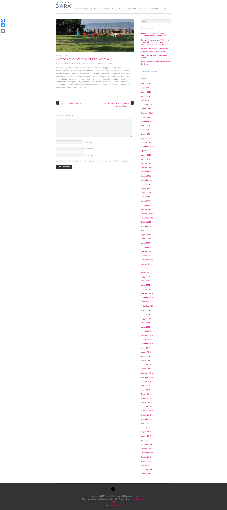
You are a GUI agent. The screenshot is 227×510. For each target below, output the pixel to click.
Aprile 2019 (145, 356)
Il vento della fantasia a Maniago (71, 103)
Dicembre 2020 (147, 293)
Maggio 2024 (146, 155)
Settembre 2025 (147, 121)
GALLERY (143, 9)
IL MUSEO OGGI (81, 9)
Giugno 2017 (146, 432)
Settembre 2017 (147, 419)
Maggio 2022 (146, 239)
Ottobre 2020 (146, 302)
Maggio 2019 (146, 352)
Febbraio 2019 (146, 365)
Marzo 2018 (145, 402)
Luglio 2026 (145, 88)
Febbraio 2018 (146, 406)
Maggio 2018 (146, 398)
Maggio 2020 (146, 318)
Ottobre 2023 (146, 176)
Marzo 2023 (145, 201)
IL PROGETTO (107, 9)
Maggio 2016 (146, 461)
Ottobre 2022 (146, 222)
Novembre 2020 (147, 297)
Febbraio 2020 (146, 331)
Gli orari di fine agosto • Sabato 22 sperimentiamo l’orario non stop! (154, 34)
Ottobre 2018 (146, 381)
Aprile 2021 (145, 281)
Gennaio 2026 (146, 109)
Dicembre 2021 (147, 251)
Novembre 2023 (147, 172)
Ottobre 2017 (146, 415)
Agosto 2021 (145, 264)
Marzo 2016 (145, 465)
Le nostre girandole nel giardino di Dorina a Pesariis (117, 104)
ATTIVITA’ (120, 9)
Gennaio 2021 (146, 289)
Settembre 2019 (147, 343)
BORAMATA (131, 9)
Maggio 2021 (146, 276)
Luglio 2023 (145, 184)
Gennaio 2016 (146, 474)
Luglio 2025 (145, 130)
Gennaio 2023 (146, 209)
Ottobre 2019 (146, 339)
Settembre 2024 (147, 146)
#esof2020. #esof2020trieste (86, 63)
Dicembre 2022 (147, 213)
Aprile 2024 (145, 159)
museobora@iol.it (138, 499)
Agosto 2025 (145, 125)
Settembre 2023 (147, 180)
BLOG (164, 9)
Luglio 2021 (145, 268)
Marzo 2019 (145, 360)
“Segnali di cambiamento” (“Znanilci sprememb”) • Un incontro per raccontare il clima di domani (155, 42)
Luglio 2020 (145, 314)
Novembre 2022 (147, 218)
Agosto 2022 (145, 230)
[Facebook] (2, 20)
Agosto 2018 (145, 385)
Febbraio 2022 (146, 247)
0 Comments (108, 63)
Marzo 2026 (145, 100)
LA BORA (94, 9)
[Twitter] (2, 25)
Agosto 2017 (145, 423)
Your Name (87, 142)
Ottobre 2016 (146, 457)
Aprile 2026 (145, 96)
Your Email (87, 149)
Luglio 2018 (145, 390)
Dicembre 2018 (147, 373)
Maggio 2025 (146, 138)
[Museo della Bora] (63, 10)
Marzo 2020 (145, 327)
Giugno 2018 (146, 394)
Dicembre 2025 (147, 113)
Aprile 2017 (145, 440)
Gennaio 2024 (146, 163)
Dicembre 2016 (147, 448)
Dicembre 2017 (147, 411)
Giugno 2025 (146, 134)
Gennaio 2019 (146, 369)
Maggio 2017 (146, 436)
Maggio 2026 (146, 92)
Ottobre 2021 (146, 255)
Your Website (88, 155)
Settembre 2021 (147, 260)
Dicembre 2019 (147, 335)
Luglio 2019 (145, 348)
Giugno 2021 (146, 272)
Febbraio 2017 (146, 444)
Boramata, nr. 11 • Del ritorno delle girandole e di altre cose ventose (154, 50)
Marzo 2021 (145, 285)
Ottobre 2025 (146, 117)
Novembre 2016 (147, 453)
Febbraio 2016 (146, 469)
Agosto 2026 (145, 83)
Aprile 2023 (145, 197)
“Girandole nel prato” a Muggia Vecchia (82, 59)
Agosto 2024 (145, 151)
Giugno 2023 (146, 188)
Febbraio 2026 (146, 104)
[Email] (2, 31)
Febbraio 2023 (146, 205)
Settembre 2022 (147, 226)
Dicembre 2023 (147, 167)
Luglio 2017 (145, 427)
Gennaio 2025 (146, 142)
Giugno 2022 (146, 234)
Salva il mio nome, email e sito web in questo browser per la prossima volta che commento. (95, 161)
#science (100, 63)
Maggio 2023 (146, 193)
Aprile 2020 (145, 323)
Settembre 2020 (147, 306)
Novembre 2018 (147, 377)
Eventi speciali (70, 63)
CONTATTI (154, 9)
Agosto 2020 (145, 310)
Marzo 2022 (145, 243)
